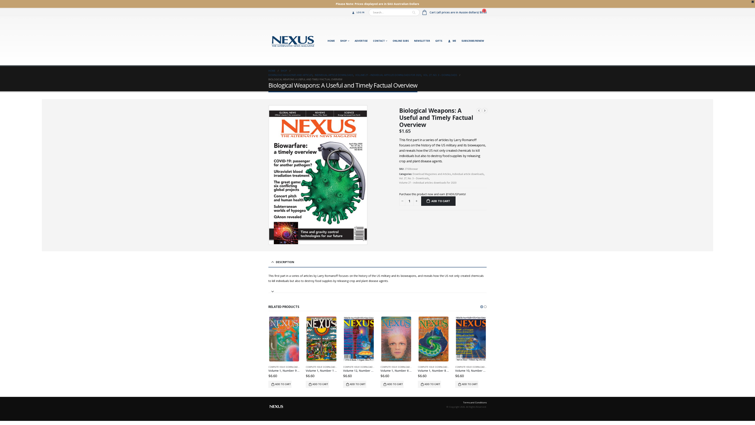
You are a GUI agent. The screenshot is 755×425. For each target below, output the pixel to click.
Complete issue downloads (283, 367)
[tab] (377, 290)
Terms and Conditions (475, 402)
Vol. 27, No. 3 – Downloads (414, 178)
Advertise (361, 40)
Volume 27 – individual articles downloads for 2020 (427, 182)
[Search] (413, 12)
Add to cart (440, 201)
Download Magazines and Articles (432, 174)
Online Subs (401, 40)
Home (331, 40)
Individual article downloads (468, 174)
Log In (360, 12)
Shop (343, 40)
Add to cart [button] (283, 384)
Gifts (438, 40)
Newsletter (422, 40)
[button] (481, 306)
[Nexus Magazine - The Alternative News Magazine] (293, 40)
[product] (284, 339)
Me (454, 40)
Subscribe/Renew (472, 40)
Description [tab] (285, 262)
